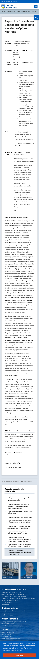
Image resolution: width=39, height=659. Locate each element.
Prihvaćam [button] (19, 655)
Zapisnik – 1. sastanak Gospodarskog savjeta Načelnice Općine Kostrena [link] (19, 552)
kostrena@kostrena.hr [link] (13, 638)
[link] (36, 17)
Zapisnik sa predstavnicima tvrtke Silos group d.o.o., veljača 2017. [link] (20, 527)
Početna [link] (4, 11)
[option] (10, 570)
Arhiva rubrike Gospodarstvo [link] (25, 11)
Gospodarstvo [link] (11, 11)
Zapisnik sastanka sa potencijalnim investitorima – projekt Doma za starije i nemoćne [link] (20, 499)
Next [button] (34, 570)
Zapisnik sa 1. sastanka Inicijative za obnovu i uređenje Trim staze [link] (19, 546)
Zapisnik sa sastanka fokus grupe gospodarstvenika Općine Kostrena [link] (20, 522)
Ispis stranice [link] (28, 481)
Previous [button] (4, 570)
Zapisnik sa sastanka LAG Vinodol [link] (20, 517)
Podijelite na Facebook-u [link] (11, 481)
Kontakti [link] (15, 1)
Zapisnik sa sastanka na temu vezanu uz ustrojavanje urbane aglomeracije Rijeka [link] (18, 506)
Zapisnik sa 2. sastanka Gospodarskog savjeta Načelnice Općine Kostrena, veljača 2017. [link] (19, 539)
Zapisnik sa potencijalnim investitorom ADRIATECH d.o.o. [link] (18, 533)
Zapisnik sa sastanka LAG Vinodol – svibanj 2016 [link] (20, 513)
